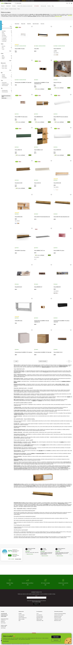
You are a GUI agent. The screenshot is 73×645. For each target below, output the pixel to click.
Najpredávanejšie (36, 23)
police (34, 485)
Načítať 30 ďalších (43, 361)
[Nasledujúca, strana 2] (69, 361)
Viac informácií (6, 641)
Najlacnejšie (23, 23)
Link (10, 584)
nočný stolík (27, 444)
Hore (16, 361)
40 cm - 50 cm (7, 66)
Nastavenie (56, 640)
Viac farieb (7, 35)
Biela (7, 55)
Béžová (7, 57)
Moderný (7, 76)
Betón (35, 259)
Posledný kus (7, 39)
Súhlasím (56, 637)
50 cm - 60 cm (7, 68)
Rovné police (7, 82)
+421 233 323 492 (65, 0)
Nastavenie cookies (57, 620)
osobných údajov (38, 601)
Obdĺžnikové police (7, 84)
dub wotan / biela (57, 189)
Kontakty (20, 613)
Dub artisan (57, 55)
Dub (7, 47)
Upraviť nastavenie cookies (24, 643)
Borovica (7, 46)
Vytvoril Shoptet (69, 643)
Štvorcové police (7, 85)
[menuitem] (3, 6)
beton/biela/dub (55, 293)
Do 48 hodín (7, 41)
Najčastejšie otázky (40, 617)
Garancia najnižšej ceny (23, 617)
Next (71, 553)
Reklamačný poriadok (58, 616)
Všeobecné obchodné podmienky (60, 613)
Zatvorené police (7, 91)
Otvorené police (7, 90)
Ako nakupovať (21, 616)
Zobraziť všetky (18, 558)
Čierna (7, 58)
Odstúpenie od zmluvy (58, 619)
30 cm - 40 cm (7, 65)
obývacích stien (58, 16)
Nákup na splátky (21, 619)
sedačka (15, 414)
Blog (19, 620)
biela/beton (57, 293)
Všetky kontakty (3, 616)
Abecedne (42, 23)
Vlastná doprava (5, 0)
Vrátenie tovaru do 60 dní (15, 0)
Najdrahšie (29, 23)
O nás (37, 613)
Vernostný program (40, 616)
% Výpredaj (7, 38)
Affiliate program (39, 619)
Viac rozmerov (7, 36)
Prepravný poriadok (57, 617)
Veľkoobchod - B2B (40, 620)
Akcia (7, 32)
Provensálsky (7, 77)
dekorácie (34, 441)
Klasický (7, 74)
